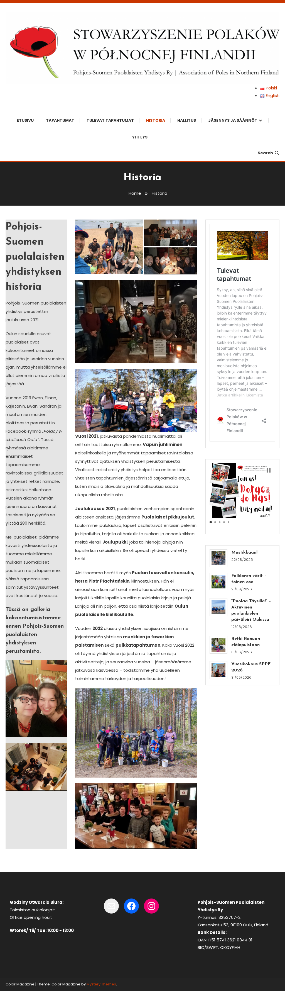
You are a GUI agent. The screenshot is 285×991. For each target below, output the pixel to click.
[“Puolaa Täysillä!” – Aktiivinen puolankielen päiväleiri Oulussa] (218, 607)
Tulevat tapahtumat (110, 120)
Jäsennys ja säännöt (232, 120)
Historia (155, 120)
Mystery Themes (101, 984)
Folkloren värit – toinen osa (249, 579)
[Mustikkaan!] (218, 558)
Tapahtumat (60, 120)
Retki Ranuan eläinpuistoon (245, 642)
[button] (109, 247)
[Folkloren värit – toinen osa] (218, 582)
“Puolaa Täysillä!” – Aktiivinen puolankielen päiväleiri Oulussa (251, 610)
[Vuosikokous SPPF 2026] (218, 670)
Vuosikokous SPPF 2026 (251, 667)
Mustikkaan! (244, 552)
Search (265, 153)
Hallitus (186, 120)
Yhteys (140, 137)
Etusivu (25, 120)
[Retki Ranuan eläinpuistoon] (218, 645)
